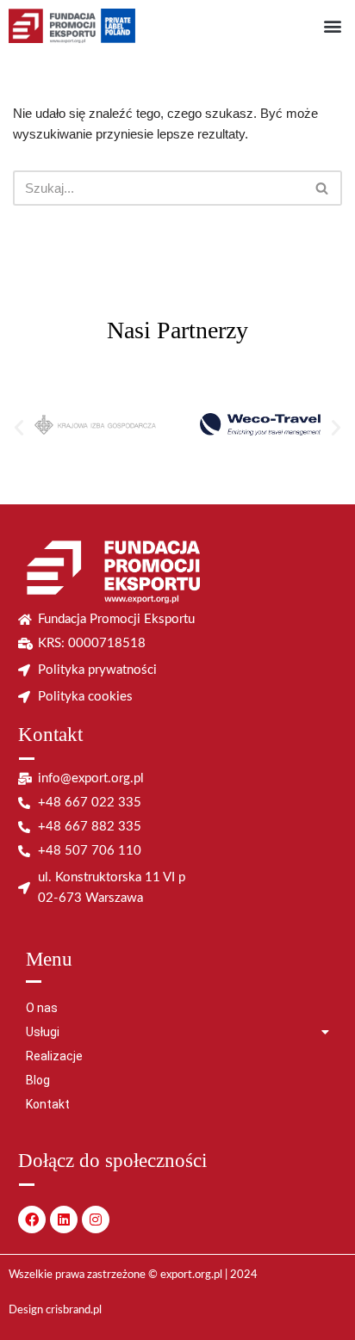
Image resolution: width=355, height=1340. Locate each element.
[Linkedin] (64, 1219)
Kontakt (48, 1104)
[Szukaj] (322, 188)
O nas (42, 1008)
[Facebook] (32, 1219)
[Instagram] (95, 1219)
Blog (38, 1080)
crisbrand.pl (74, 1310)
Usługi (42, 1032)
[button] (332, 26)
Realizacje (54, 1056)
